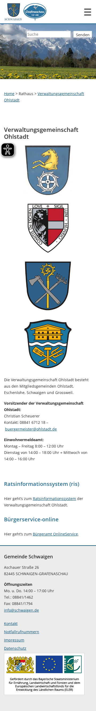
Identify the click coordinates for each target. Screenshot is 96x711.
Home (9, 93)
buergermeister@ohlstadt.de (31, 429)
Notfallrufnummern (21, 631)
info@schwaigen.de (21, 610)
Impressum (14, 640)
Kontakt (11, 623)
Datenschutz (15, 648)
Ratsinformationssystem (54, 498)
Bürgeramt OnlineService (55, 534)
